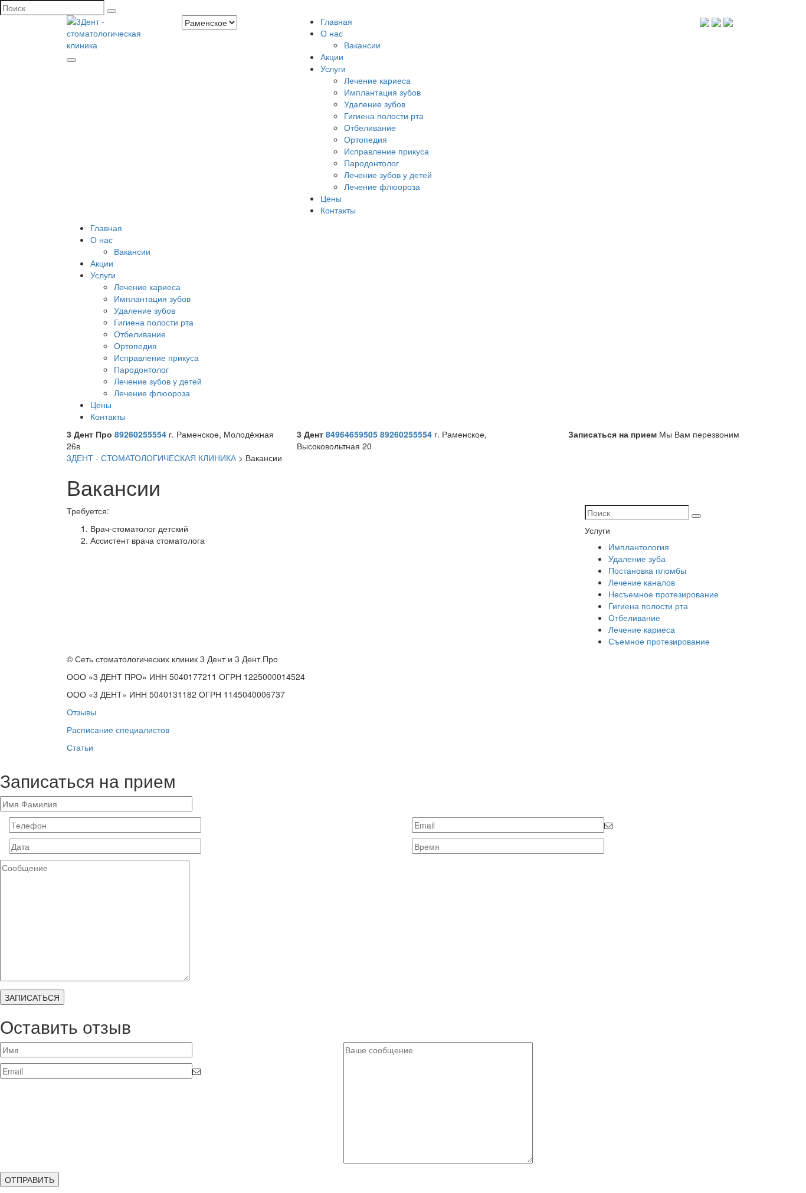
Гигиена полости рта (384, 115)
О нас (331, 33)
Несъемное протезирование (663, 594)
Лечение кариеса (377, 80)
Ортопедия (365, 139)
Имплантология (638, 547)
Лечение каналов (641, 582)
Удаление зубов (374, 104)
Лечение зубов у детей (388, 174)
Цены (331, 198)
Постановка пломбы (647, 570)
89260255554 (140, 434)
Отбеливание (370, 127)
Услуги (333, 68)
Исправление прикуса (386, 151)
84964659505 (352, 434)
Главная (336, 21)
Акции (331, 57)
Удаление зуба (637, 558)
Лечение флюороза (382, 186)
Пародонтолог (371, 163)
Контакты (338, 210)
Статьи (80, 747)
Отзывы (81, 712)
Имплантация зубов (382, 92)
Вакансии (362, 45)
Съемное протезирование (659, 641)
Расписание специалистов (118, 729)
